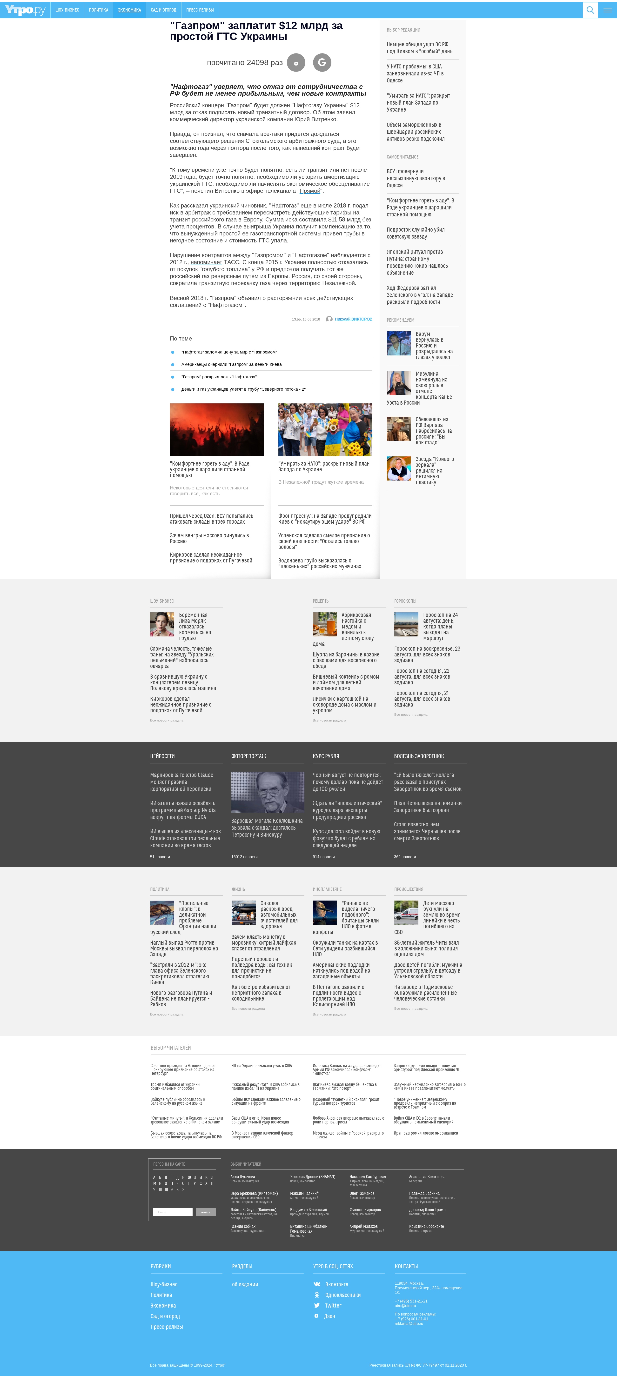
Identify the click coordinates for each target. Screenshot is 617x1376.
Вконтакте (336, 1284)
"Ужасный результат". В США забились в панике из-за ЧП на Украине (266, 1086)
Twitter (333, 1306)
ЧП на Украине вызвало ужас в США (262, 1066)
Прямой (310, 190)
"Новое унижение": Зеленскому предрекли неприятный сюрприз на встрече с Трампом (425, 1103)
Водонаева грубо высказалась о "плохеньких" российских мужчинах (319, 563)
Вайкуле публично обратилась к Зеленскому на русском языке (178, 1101)
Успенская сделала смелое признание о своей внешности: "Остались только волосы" (324, 541)
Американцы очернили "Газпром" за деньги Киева (231, 364)
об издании (245, 1284)
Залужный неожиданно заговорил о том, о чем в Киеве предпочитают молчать (430, 1086)
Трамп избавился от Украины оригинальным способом (176, 1086)
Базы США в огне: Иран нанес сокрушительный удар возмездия (260, 1120)
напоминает (206, 262)
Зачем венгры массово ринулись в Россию (209, 538)
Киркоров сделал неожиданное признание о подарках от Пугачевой (211, 558)
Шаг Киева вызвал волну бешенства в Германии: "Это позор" (345, 1086)
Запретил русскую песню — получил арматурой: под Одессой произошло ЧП (427, 1068)
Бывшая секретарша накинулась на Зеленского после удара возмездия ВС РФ (186, 1135)
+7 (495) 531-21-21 (411, 1301)
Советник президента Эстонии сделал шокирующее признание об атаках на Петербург (183, 1069)
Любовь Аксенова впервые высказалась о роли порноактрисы (348, 1120)
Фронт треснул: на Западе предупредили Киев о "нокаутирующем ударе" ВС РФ (325, 519)
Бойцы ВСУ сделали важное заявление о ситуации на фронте (266, 1101)
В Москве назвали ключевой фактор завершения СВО (262, 1135)
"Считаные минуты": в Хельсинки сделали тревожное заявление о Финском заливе (187, 1120)
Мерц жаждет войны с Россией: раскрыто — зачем (348, 1135)
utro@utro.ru (405, 1306)
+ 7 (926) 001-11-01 (411, 1319)
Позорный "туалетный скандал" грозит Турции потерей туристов (346, 1101)
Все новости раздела (166, 720)
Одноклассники (343, 1295)
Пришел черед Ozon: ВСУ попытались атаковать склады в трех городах (211, 519)
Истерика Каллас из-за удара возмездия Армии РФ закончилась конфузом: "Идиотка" (347, 1069)
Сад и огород (163, 10)
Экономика (129, 10)
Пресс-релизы (200, 10)
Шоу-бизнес (67, 10)
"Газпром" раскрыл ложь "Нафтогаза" (219, 376)
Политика (98, 10)
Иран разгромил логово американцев (426, 1133)
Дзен (329, 1316)
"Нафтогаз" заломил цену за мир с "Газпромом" (229, 352)
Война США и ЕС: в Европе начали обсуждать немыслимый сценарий (424, 1120)
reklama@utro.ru (409, 1324)
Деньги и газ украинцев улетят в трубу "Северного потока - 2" (243, 389)
